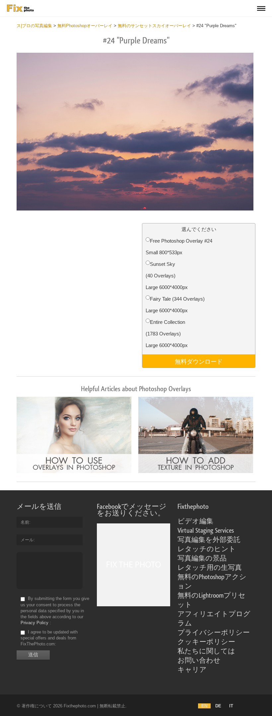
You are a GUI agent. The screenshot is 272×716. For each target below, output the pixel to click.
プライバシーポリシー (213, 632)
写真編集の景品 (202, 558)
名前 (25, 522)
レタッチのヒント (206, 549)
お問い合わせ (199, 660)
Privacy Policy (34, 622)
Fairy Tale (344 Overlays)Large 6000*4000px (175, 304)
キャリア (192, 670)
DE (218, 705)
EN (204, 705)
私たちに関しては (206, 651)
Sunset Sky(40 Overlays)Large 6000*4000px (167, 275)
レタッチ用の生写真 (209, 568)
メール (27, 539)
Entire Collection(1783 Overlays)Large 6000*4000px (167, 333)
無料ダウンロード (199, 361)
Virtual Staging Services (205, 530)
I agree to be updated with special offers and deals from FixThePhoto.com (49, 637)
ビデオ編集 (195, 521)
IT (231, 705)
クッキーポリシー (206, 642)
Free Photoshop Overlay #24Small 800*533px (179, 246)
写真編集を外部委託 (208, 540)
